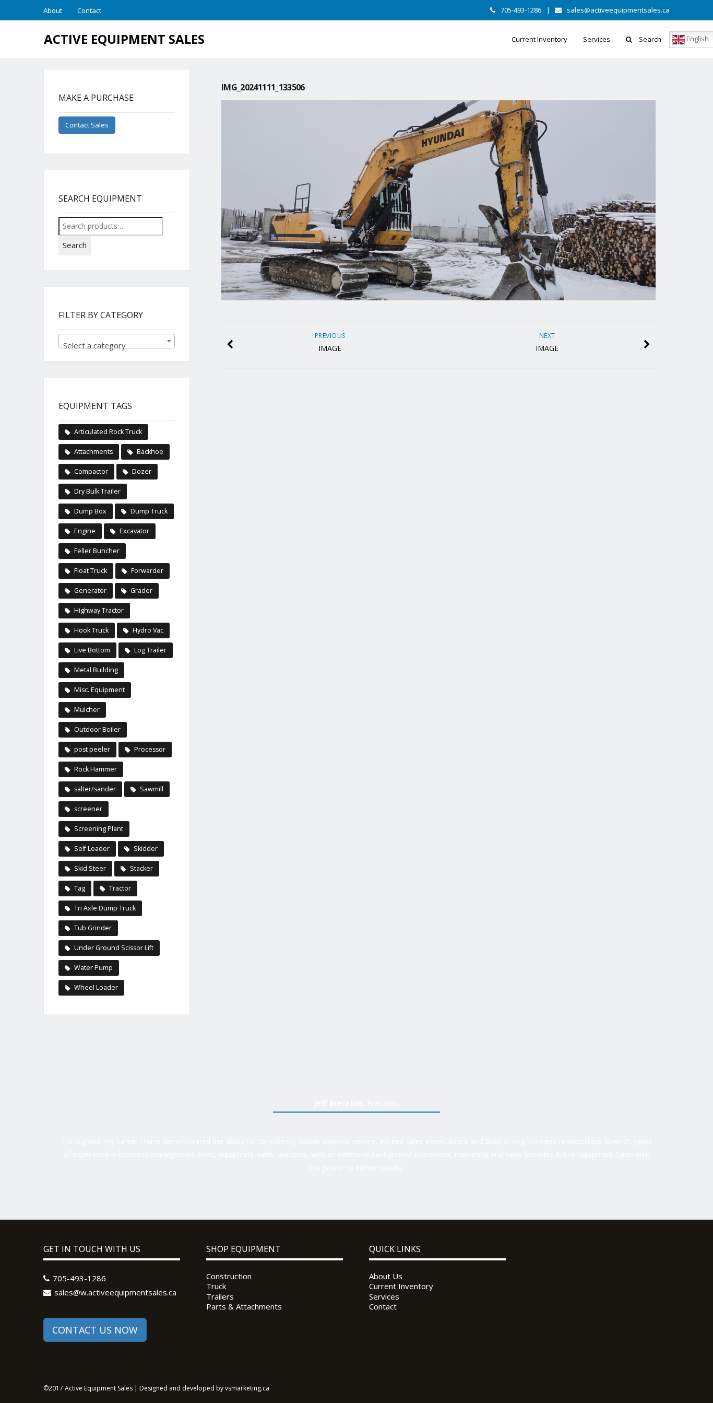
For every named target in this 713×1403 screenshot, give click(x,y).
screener (88, 808)
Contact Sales (87, 125)
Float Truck (90, 570)
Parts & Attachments (244, 1307)
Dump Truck (149, 511)
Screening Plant (98, 828)
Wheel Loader (96, 987)
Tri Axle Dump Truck (105, 908)
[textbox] (116, 345)
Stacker (141, 868)
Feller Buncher (97, 550)
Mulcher (87, 709)
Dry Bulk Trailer (97, 491)
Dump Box (90, 511)
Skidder (146, 848)
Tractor (120, 888)
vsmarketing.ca (247, 1388)
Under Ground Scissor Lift (113, 947)
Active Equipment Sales (124, 39)
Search (650, 39)
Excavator (134, 531)
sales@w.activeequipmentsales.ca (115, 1292)
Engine (85, 531)
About (52, 10)
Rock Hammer (95, 769)
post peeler (92, 749)
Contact (89, 10)
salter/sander (95, 789)
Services (596, 39)
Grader (141, 590)
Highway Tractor (99, 610)
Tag (79, 888)
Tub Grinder (93, 927)
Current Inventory (539, 39)
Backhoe (150, 451)
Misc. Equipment (99, 689)
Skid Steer (90, 868)
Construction (229, 1276)
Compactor (91, 471)
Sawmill (151, 789)
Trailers (220, 1297)
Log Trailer (150, 650)
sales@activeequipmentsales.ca (618, 10)
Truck (216, 1286)
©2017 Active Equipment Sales (88, 1388)
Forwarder (147, 570)
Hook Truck (91, 630)
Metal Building (96, 669)
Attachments (93, 451)
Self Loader (92, 848)
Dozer (141, 471)
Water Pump (93, 967)
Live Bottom (92, 650)
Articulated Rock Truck (108, 431)
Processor (149, 749)
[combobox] (116, 341)
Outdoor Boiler (97, 729)
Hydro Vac (148, 630)
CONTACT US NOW (95, 1330)
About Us (385, 1276)
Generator (90, 590)
